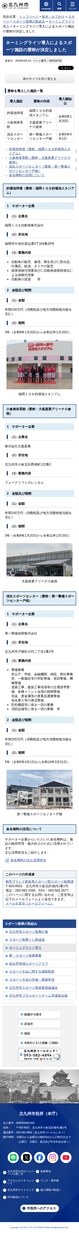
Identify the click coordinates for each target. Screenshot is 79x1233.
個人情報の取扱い (50, 1190)
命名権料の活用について (27, 175)
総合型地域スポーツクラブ (28, 963)
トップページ (28, 16)
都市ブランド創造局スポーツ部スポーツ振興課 (39, 881)
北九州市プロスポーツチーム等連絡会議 (38, 995)
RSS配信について (18, 1197)
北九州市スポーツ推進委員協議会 (33, 987)
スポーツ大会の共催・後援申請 (31, 979)
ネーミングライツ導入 (25, 947)
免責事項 (45, 1171)
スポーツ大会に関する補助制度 (31, 971)
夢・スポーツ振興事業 (25, 955)
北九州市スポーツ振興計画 (28, 931)
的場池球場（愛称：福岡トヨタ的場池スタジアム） (39, 151)
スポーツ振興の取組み (29, 21)
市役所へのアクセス (41, 1208)
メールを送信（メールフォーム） (29, 903)
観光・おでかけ (53, 16)
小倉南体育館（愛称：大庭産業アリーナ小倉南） (39, 160)
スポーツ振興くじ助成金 (27, 939)
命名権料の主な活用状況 (28, 860)
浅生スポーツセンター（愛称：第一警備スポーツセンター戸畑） (39, 169)
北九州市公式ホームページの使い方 (20, 1172)
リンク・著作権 (49, 1180)
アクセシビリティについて (20, 1181)
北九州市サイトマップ (20, 1190)
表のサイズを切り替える (39, 78)
